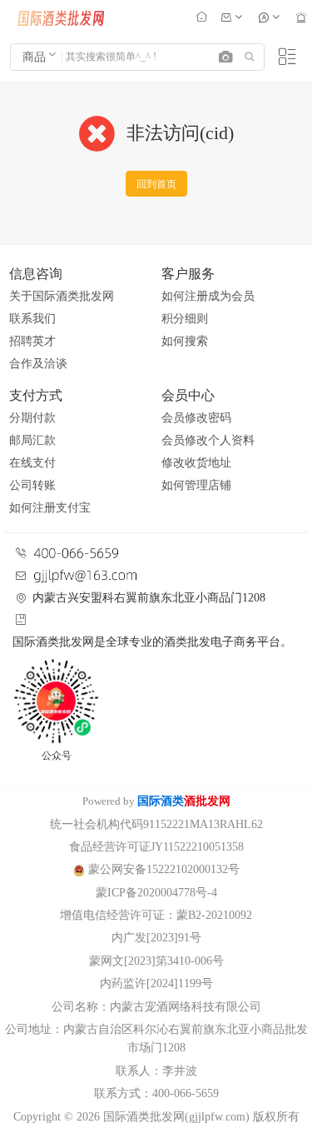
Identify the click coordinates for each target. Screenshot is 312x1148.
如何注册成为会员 (208, 296)
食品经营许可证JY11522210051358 (156, 847)
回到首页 (156, 184)
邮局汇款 (32, 440)
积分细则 (184, 318)
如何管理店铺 (196, 485)
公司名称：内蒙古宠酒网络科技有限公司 (156, 1007)
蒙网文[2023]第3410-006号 (156, 961)
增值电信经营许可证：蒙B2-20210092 (156, 915)
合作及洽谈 (38, 363)
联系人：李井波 (156, 1071)
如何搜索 (184, 341)
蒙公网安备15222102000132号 (162, 869)
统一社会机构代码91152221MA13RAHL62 (156, 824)
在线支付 (32, 463)
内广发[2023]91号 (156, 937)
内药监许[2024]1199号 (156, 983)
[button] (225, 57)
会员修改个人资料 (208, 440)
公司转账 (32, 485)
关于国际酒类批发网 (61, 296)
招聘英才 (32, 341)
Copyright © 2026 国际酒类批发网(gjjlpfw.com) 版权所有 (156, 1117)
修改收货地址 (196, 463)
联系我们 (32, 318)
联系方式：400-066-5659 (156, 1093)
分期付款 (32, 418)
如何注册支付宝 (50, 508)
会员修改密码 (196, 418)
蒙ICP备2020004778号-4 (156, 892)
